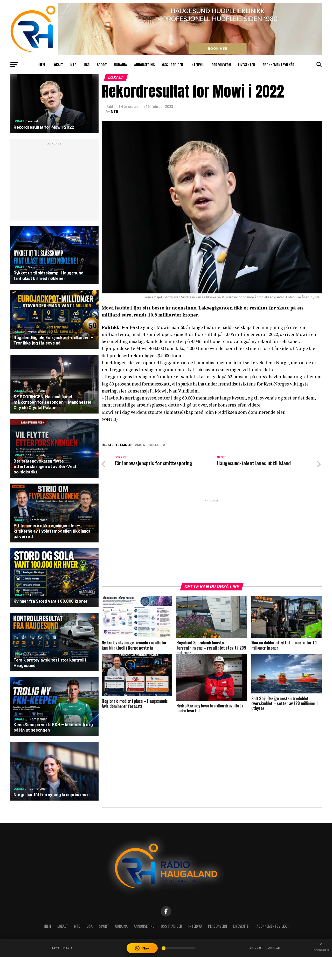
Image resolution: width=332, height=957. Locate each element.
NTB (73, 64)
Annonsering (144, 64)
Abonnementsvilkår (278, 64)
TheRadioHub (320, 950)
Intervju (197, 64)
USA (86, 64)
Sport (102, 64)
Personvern (221, 64)
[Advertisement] (54, 182)
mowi (142, 445)
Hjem (41, 64)
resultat (159, 445)
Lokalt (57, 64)
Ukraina (120, 64)
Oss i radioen (172, 64)
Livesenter (246, 64)
